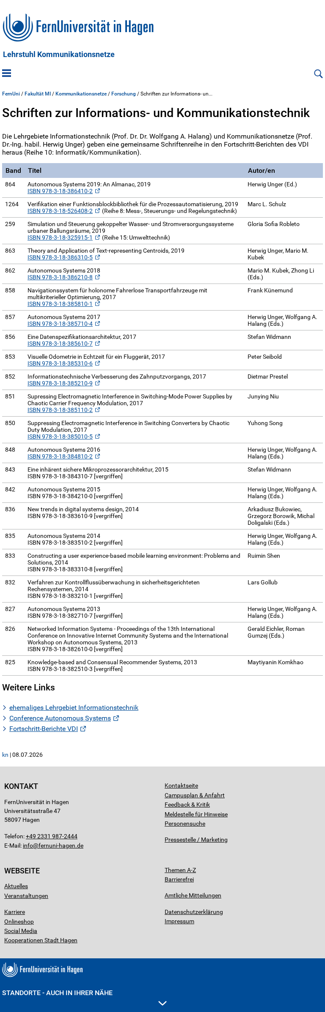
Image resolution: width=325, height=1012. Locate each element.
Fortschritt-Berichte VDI (43, 729)
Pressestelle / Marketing (196, 839)
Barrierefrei (179, 879)
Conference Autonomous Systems (60, 718)
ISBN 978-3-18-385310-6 (60, 363)
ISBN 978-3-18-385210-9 (60, 383)
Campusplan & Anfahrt (195, 795)
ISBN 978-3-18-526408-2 (60, 210)
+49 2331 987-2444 (51, 836)
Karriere (14, 911)
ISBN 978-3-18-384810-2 (60, 456)
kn (5, 754)
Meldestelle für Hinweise (196, 814)
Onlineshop (19, 921)
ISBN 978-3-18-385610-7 (60, 343)
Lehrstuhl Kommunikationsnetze (59, 54)
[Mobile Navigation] (6, 74)
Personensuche (185, 823)
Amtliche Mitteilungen (193, 895)
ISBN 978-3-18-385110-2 (60, 409)
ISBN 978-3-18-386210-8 (60, 277)
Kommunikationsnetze (81, 94)
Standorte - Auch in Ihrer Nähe (57, 993)
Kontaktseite (181, 785)
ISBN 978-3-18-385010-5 (60, 436)
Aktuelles (16, 886)
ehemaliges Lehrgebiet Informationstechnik (73, 708)
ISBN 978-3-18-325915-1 (60, 237)
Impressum (179, 921)
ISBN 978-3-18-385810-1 (60, 303)
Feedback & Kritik (187, 804)
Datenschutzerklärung (194, 911)
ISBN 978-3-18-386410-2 (60, 191)
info (28, 845)
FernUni (11, 94)
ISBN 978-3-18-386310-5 (60, 257)
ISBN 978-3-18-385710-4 (60, 323)
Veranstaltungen (26, 895)
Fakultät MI (38, 94)
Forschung (123, 94)
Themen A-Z (180, 870)
